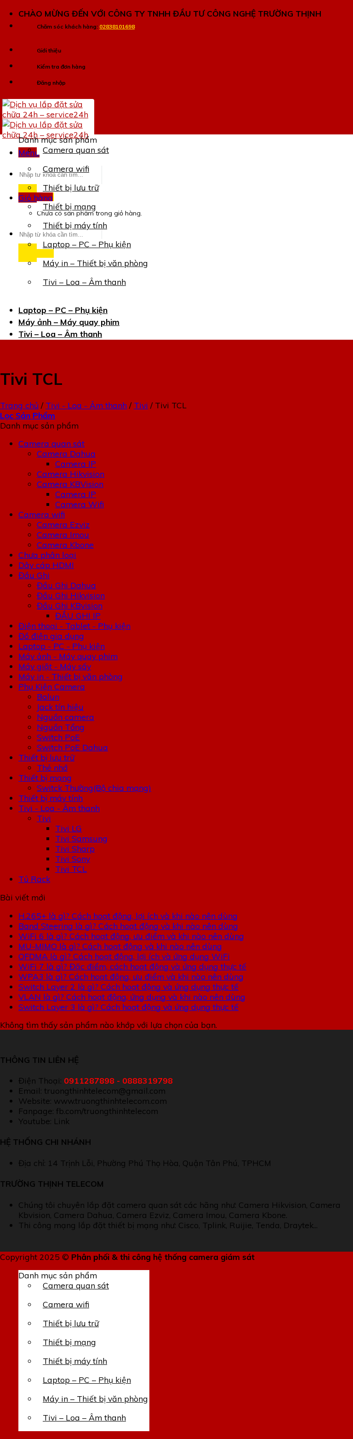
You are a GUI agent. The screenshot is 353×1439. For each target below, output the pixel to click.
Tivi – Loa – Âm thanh (84, 282)
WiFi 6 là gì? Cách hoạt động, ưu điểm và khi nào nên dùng (131, 936)
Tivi (141, 405)
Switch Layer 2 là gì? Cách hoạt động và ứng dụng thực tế (128, 986)
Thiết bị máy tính (75, 225)
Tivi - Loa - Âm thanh (86, 405)
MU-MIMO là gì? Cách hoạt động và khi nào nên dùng (120, 946)
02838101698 (117, 26)
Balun (48, 696)
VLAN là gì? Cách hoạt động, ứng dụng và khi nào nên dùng (131, 997)
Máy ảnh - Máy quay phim (68, 656)
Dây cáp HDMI (46, 565)
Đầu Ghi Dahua (66, 585)
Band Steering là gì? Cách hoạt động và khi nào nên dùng (128, 926)
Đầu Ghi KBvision (69, 605)
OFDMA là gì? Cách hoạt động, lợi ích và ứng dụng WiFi (124, 956)
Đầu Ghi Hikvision (71, 595)
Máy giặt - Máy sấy (54, 666)
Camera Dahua (66, 453)
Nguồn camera (65, 717)
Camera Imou (63, 534)
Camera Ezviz (63, 524)
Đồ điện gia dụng (51, 636)
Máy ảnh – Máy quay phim (69, 322)
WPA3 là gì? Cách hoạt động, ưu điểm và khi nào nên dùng (131, 976)
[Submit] (36, 253)
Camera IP (75, 463)
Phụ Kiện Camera (51, 686)
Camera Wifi (79, 504)
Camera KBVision (70, 484)
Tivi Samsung (81, 838)
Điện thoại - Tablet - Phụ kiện (74, 626)
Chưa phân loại (47, 555)
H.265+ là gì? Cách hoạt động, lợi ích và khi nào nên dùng (128, 916)
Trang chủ (19, 405)
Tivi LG (68, 828)
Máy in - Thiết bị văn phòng (70, 676)
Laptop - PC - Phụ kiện (61, 646)
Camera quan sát (76, 150)
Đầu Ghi (34, 575)
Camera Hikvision (70, 474)
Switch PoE (58, 737)
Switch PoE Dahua (72, 747)
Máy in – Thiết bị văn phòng (95, 263)
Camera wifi (66, 168)
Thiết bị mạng (69, 206)
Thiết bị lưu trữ (71, 187)
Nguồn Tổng (61, 727)
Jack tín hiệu (60, 707)
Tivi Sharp (75, 848)
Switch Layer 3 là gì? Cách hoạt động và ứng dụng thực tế (128, 1007)
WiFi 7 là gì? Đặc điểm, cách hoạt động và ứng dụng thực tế (132, 966)
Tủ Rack (34, 879)
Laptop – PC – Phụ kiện (87, 244)
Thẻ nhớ (52, 767)
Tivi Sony (72, 858)
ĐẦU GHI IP (78, 615)
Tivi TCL (71, 869)
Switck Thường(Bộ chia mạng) (94, 788)
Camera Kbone (65, 545)
